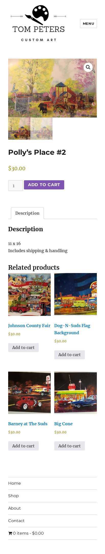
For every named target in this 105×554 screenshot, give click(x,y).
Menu (88, 23)
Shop (13, 495)
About (14, 508)
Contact (16, 520)
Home (14, 483)
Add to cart (44, 184)
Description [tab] (27, 213)
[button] (88, 67)
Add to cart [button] (23, 347)
